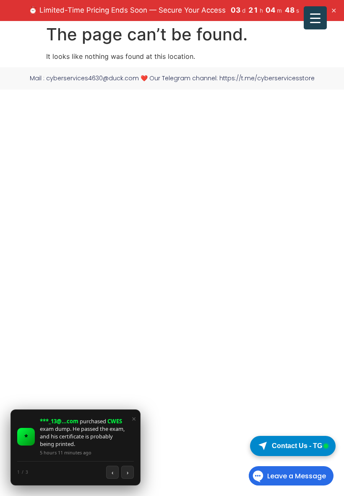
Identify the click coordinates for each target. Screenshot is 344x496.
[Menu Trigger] (315, 17)
